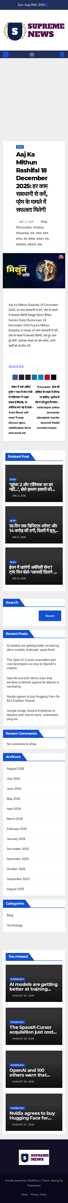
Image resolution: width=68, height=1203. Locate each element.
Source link (16, 366)
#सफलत (21, 244)
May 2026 (13, 798)
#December (24, 227)
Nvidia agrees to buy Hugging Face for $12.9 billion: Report (32, 1117)
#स (47, 238)
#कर (45, 233)
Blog (20, 147)
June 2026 (14, 788)
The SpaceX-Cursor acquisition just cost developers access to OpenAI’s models (31, 664)
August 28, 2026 (23, 1081)
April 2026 (14, 808)
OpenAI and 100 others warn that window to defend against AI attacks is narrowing (33, 682)
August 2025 (15, 889)
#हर (40, 244)
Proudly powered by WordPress (22, 1180)
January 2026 (16, 838)
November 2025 (18, 859)
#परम (19, 238)
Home (24, 1194)
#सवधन (31, 244)
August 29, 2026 (23, 1038)
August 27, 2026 (23, 1124)
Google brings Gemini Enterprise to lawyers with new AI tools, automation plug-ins (32, 715)
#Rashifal (22, 233)
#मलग (40, 238)
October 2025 (16, 869)
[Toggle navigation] (32, 54)
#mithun (38, 227)
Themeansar (33, 1185)
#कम (38, 233)
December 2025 (18, 849)
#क (32, 233)
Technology (15, 925)
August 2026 (15, 768)
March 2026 (15, 818)
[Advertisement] (34, 94)
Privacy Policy (39, 1194)
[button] (56, 54)
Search (12, 602)
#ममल (31, 238)
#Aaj (44, 221)
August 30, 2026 (23, 995)
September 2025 (18, 879)
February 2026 (17, 828)
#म (25, 238)
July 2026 (13, 778)
